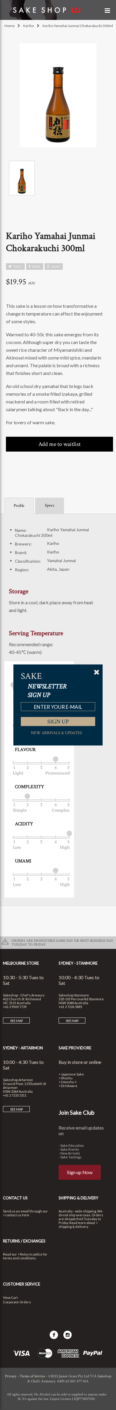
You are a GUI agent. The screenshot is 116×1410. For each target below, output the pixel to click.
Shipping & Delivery (78, 1197)
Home (9, 25)
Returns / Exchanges (24, 1241)
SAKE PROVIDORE (75, 1047)
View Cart (10, 1297)
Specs (49, 505)
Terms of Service (32, 1376)
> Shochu (66, 1078)
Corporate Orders (17, 1302)
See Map (16, 1021)
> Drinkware (68, 1086)
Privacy (10, 1376)
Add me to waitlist (59, 444)
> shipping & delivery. (78, 1224)
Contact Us (15, 1197)
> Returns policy (30, 1254)
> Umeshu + (68, 1082)
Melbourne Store (21, 963)
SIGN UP (58, 721)
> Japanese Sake (71, 1074)
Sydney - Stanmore (78, 963)
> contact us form (16, 1215)
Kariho (28, 25)
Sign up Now (80, 1172)
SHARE (36, 266)
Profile (19, 505)
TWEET (17, 266)
